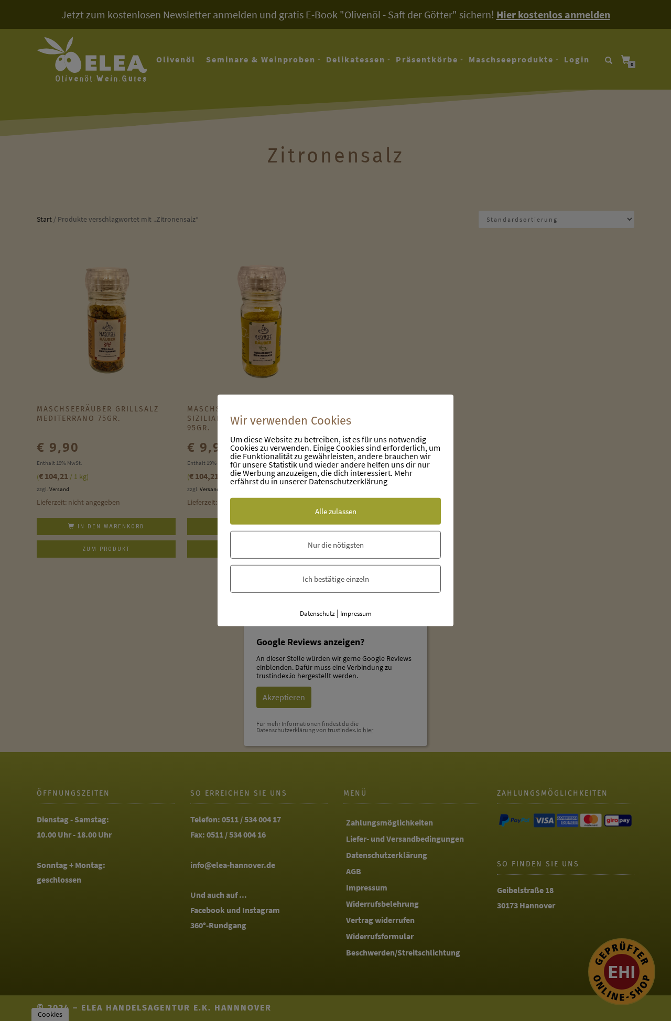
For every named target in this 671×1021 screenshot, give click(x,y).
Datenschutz (317, 613)
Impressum (356, 613)
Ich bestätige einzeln (335, 578)
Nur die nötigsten (336, 544)
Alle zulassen (335, 511)
